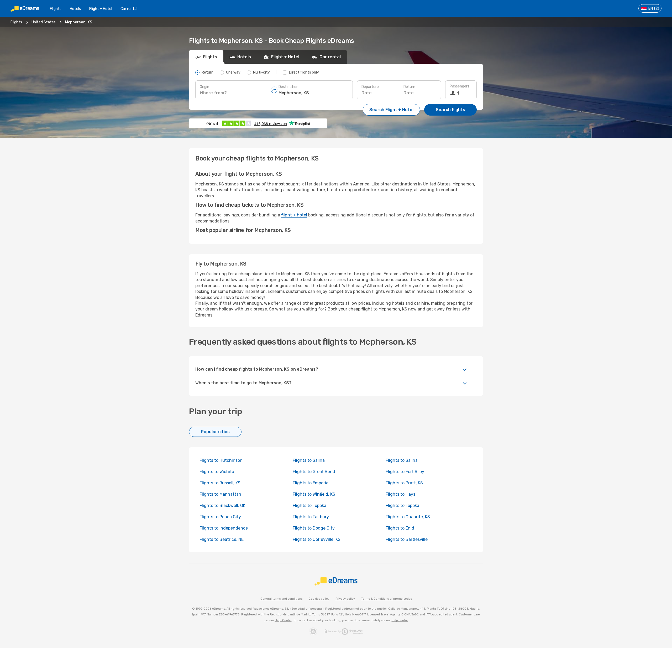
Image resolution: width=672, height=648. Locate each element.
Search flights (450, 109)
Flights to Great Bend (314, 471)
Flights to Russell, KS (220, 482)
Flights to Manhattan (220, 494)
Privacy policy (345, 598)
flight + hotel (294, 214)
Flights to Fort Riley (405, 471)
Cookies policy (319, 598)
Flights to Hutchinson (221, 460)
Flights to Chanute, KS (408, 516)
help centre (400, 620)
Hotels (75, 9)
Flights (55, 9)
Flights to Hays (400, 494)
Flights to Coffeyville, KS (316, 539)
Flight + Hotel (100, 9)
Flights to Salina (309, 460)
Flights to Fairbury (311, 516)
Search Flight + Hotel (391, 109)
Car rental (128, 9)
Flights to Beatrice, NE (222, 539)
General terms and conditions (281, 598)
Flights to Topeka (309, 505)
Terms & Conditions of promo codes (386, 598)
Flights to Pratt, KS (404, 482)
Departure (370, 87)
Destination (288, 87)
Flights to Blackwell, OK (222, 505)
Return (409, 87)
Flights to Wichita (217, 471)
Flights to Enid (400, 528)
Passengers (459, 86)
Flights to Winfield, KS (314, 494)
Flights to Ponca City (220, 516)
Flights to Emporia (310, 482)
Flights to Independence (224, 528)
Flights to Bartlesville (407, 539)
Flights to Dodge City (314, 528)
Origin (204, 87)
